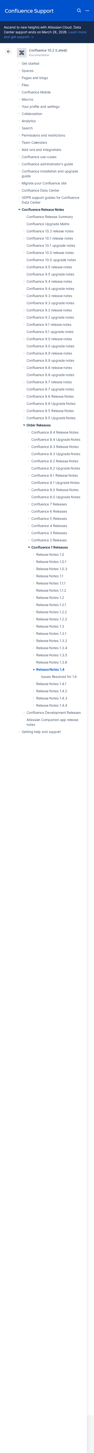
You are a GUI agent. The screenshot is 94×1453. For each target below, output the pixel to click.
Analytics (29, 121)
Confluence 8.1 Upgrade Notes (55, 483)
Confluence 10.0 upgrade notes (51, 260)
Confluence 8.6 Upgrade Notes (51, 403)
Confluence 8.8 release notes (49, 368)
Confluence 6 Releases (49, 511)
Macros (27, 99)
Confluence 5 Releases (49, 518)
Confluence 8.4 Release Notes (55, 432)
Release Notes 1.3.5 (51, 655)
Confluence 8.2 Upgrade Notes (55, 468)
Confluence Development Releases (54, 712)
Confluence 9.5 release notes (49, 267)
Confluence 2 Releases (49, 540)
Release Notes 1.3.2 (51, 641)
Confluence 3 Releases (49, 533)
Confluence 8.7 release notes (49, 382)
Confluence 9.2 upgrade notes (50, 317)
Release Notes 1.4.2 (51, 691)
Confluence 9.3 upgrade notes (50, 303)
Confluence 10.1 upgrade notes (51, 245)
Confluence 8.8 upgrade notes (50, 375)
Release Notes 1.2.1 (51, 605)
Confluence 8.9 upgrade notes (50, 360)
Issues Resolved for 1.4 (59, 677)
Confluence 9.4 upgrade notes (50, 288)
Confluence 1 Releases (49, 547)
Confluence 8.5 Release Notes (50, 411)
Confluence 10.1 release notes (50, 238)
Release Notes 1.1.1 (51, 583)
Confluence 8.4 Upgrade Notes (55, 439)
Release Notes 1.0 (50, 554)
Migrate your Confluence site (44, 183)
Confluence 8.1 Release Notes (54, 475)
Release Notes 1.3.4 (51, 648)
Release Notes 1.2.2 (51, 612)
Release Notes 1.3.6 (51, 662)
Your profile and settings (41, 106)
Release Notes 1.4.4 (51, 705)
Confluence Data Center (40, 190)
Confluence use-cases (39, 157)
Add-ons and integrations (41, 150)
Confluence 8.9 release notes (49, 353)
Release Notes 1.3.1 (51, 633)
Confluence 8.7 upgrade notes (50, 389)
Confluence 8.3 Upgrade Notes (55, 454)
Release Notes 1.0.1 (51, 562)
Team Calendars (34, 142)
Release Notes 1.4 (50, 669)
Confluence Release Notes (43, 209)
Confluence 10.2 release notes (50, 231)
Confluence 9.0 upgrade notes (50, 346)
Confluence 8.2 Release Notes (54, 461)
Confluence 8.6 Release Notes (50, 396)
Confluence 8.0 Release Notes (55, 490)
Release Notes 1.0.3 (51, 569)
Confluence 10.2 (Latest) (48, 50)
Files (25, 85)
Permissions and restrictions (43, 135)
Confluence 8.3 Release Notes (55, 447)
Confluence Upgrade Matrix (48, 224)
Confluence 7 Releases (49, 504)
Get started (30, 63)
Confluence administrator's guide (47, 164)
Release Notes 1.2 (50, 597)
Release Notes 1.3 (50, 626)
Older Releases (39, 425)
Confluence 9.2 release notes (49, 310)
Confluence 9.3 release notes (49, 296)
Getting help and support (41, 732)
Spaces (28, 71)
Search (79, 10)
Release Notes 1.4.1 (51, 684)
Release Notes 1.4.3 (51, 698)
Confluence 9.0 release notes (49, 339)
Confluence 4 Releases (49, 526)
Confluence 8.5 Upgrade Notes (51, 418)
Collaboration (32, 114)
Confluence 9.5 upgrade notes (50, 274)
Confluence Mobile (36, 92)
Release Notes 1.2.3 (51, 619)
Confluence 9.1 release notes (49, 324)
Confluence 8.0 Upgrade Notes (55, 497)
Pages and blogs (35, 78)
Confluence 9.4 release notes (49, 281)
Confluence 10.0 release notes (50, 253)
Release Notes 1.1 (49, 576)
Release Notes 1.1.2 (51, 590)
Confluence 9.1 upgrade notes (50, 332)
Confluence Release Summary (50, 217)
